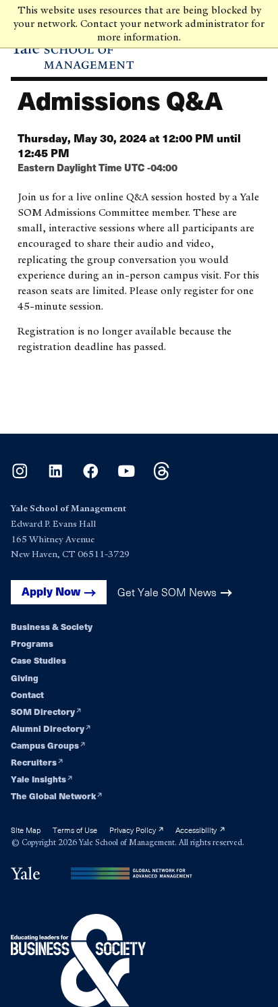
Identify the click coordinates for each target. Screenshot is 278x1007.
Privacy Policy (133, 830)
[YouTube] (126, 476)
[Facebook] (91, 476)
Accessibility (197, 830)
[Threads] (161, 476)
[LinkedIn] (56, 476)
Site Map (25, 830)
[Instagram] (20, 476)
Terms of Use (75, 830)
